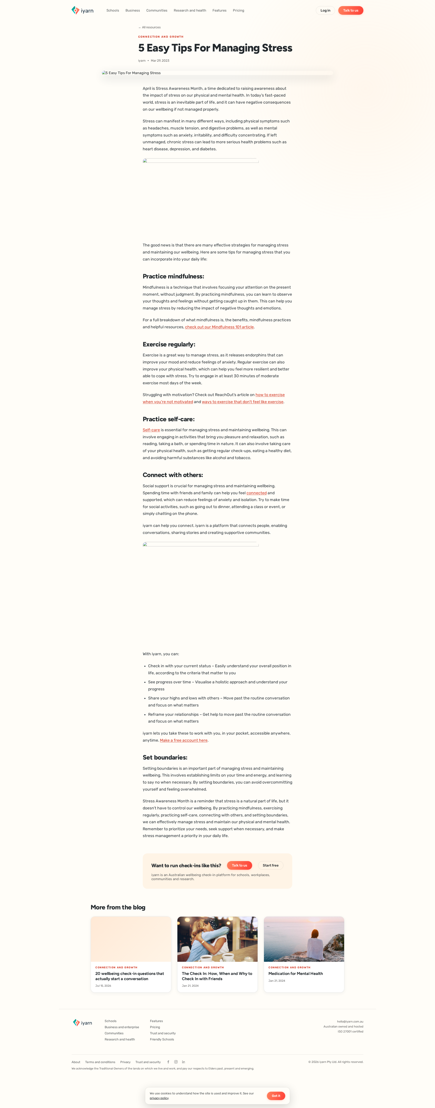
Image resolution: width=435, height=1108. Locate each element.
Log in (325, 10)
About (76, 1062)
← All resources (149, 27)
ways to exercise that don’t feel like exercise (242, 401)
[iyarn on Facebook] (168, 1062)
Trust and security (163, 1033)
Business (133, 10)
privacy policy (159, 1098)
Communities (156, 10)
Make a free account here (184, 740)
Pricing (238, 10)
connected (256, 493)
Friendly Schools (162, 1039)
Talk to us (350, 10)
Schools (112, 10)
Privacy (125, 1062)
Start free (271, 865)
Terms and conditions (100, 1062)
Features (220, 10)
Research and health (190, 10)
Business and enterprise (122, 1027)
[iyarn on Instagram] (176, 1062)
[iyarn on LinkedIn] (183, 1062)
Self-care (151, 430)
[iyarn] (83, 10)
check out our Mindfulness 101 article (219, 327)
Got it (276, 1096)
